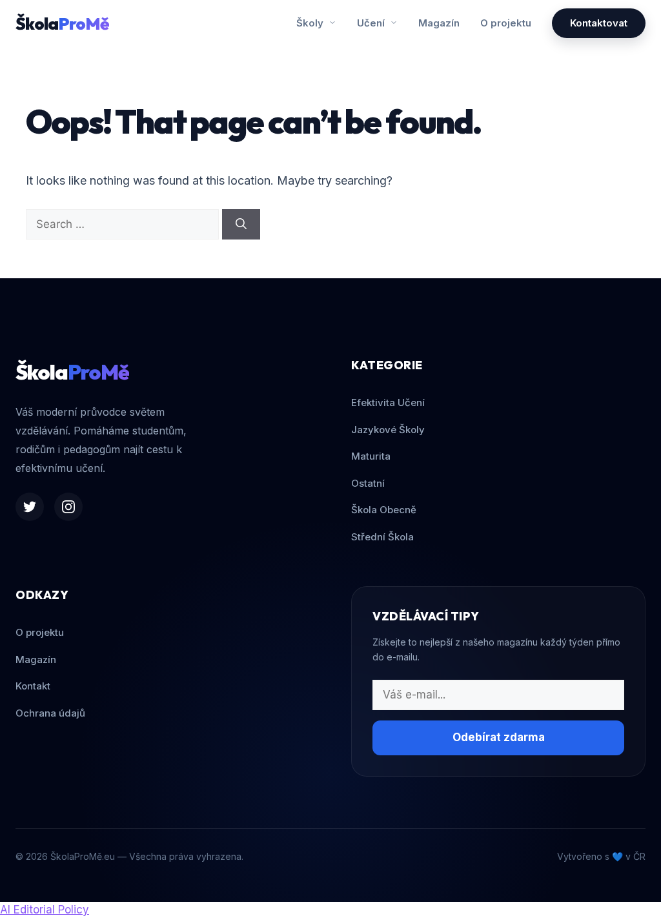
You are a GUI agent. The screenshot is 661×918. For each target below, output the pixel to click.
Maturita (371, 456)
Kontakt (32, 686)
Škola (62, 23)
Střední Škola (382, 537)
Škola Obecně (383, 510)
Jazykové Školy (388, 429)
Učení (372, 23)
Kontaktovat (598, 23)
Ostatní (368, 483)
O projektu (505, 23)
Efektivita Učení (388, 402)
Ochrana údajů (50, 713)
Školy (311, 23)
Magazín (439, 23)
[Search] (241, 224)
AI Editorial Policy (44, 909)
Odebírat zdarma (499, 737)
